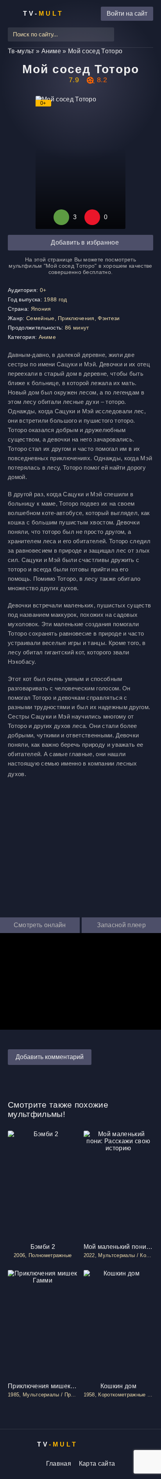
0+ (43, 290)
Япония (41, 309)
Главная (58, 1463)
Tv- (43, 13)
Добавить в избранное (84, 242)
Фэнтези (109, 318)
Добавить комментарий (50, 1057)
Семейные (40, 318)
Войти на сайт (127, 13)
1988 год (55, 299)
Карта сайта (97, 1463)
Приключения (76, 318)
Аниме (47, 337)
